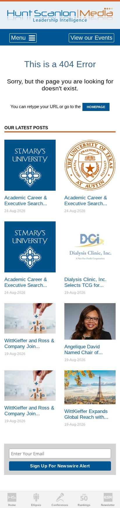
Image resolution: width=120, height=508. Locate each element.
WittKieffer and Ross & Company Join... (29, 343)
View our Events (91, 37)
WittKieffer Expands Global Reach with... (86, 414)
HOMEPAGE (96, 107)
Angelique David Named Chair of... (83, 349)
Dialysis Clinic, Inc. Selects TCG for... (85, 282)
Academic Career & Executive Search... (25, 200)
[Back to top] (110, 482)
